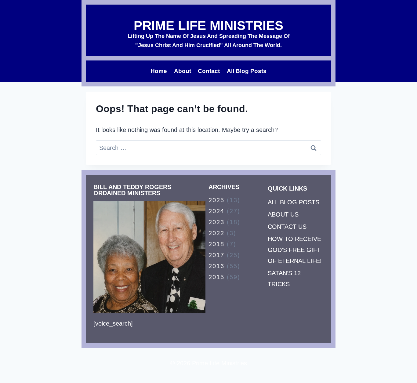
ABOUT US (283, 214)
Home (158, 71)
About (182, 71)
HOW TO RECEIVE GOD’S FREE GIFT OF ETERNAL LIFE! (295, 249)
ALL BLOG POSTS (293, 202)
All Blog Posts (247, 71)
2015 (216, 277)
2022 (216, 233)
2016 (216, 266)
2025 (216, 200)
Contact (209, 71)
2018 (216, 244)
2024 (216, 211)
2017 (216, 255)
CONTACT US (287, 226)
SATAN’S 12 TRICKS (284, 278)
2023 (216, 222)
